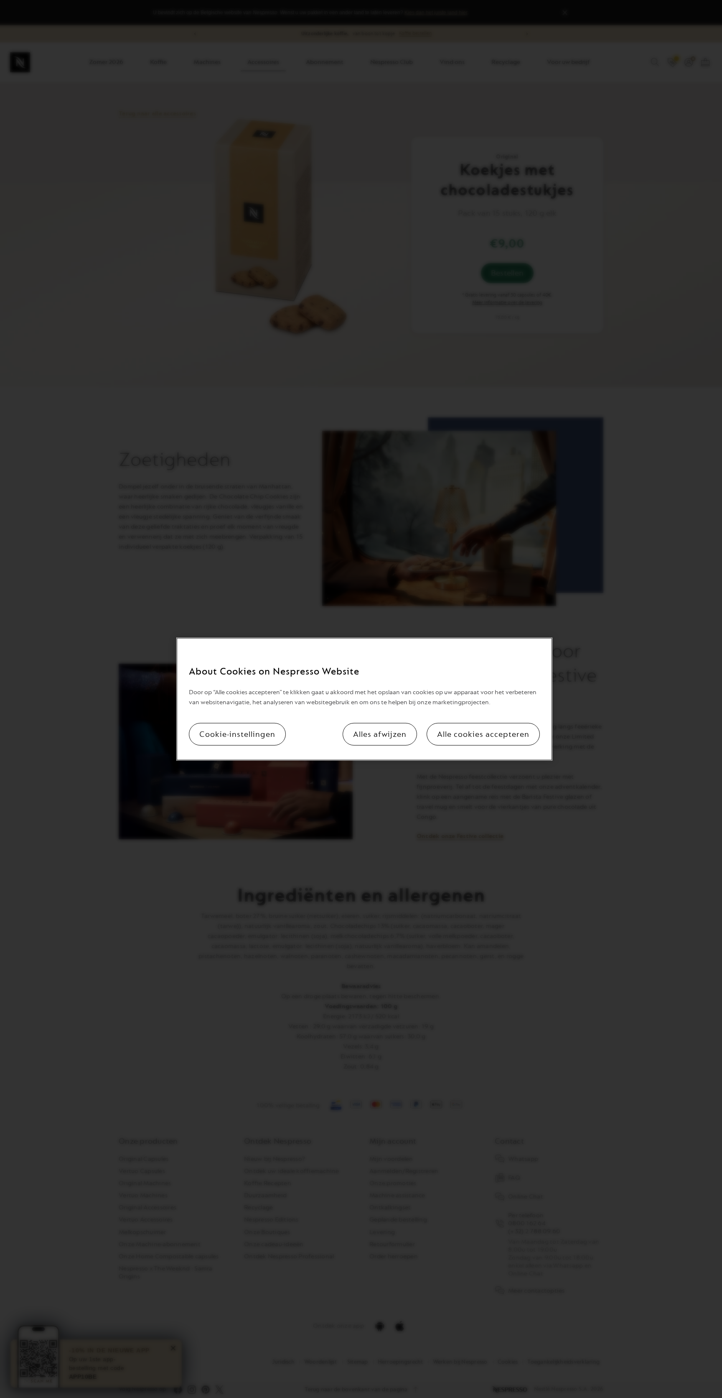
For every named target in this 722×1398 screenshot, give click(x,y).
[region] (364, 699)
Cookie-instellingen (237, 734)
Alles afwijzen (380, 734)
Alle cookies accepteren (483, 734)
